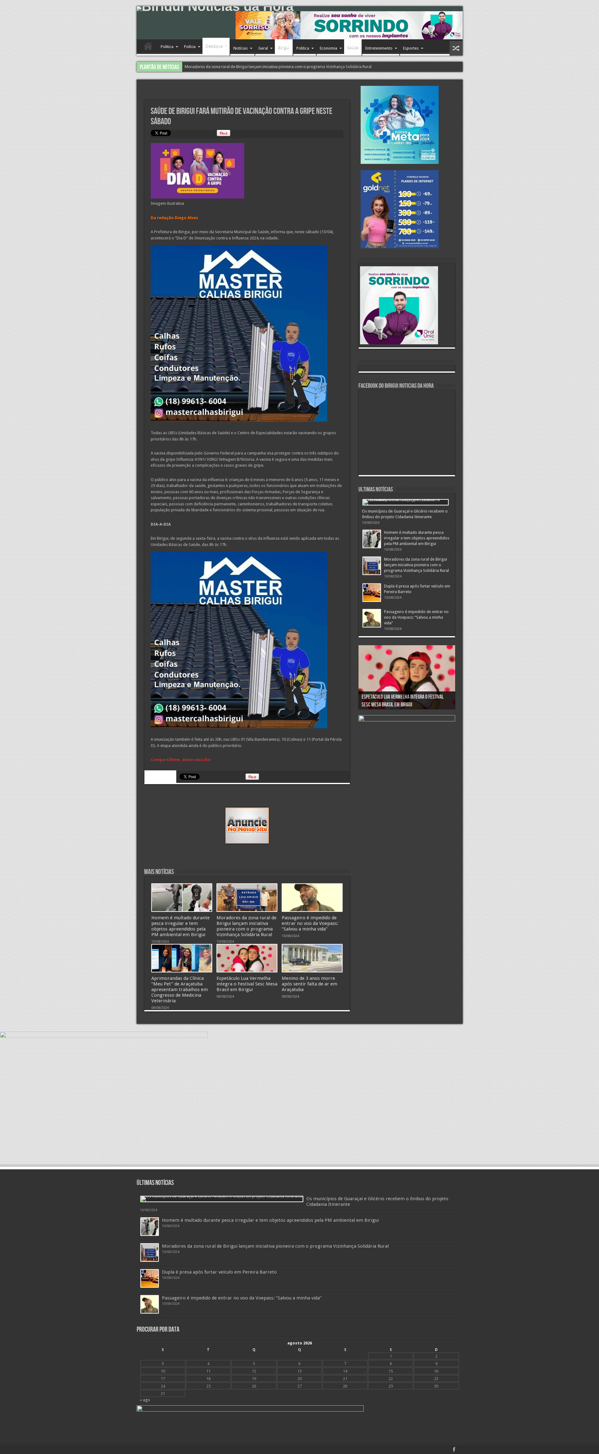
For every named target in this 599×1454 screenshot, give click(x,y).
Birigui (284, 47)
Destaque (214, 45)
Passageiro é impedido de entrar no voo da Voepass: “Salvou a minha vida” (252, 66)
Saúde (352, 47)
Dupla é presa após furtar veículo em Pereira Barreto (219, 1272)
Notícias (240, 48)
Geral (263, 48)
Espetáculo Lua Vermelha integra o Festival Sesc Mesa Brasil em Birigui (247, 983)
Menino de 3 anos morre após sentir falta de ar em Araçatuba (309, 983)
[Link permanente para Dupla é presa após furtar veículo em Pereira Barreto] (371, 592)
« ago (145, 1400)
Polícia (190, 46)
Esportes (411, 48)
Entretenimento (378, 48)
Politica (167, 46)
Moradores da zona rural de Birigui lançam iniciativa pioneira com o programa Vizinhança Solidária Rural (246, 926)
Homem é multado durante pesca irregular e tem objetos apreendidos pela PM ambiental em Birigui (180, 926)
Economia (328, 48)
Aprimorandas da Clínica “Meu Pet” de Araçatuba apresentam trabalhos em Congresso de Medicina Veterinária (179, 989)
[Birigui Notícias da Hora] (300, 8)
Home (148, 47)
